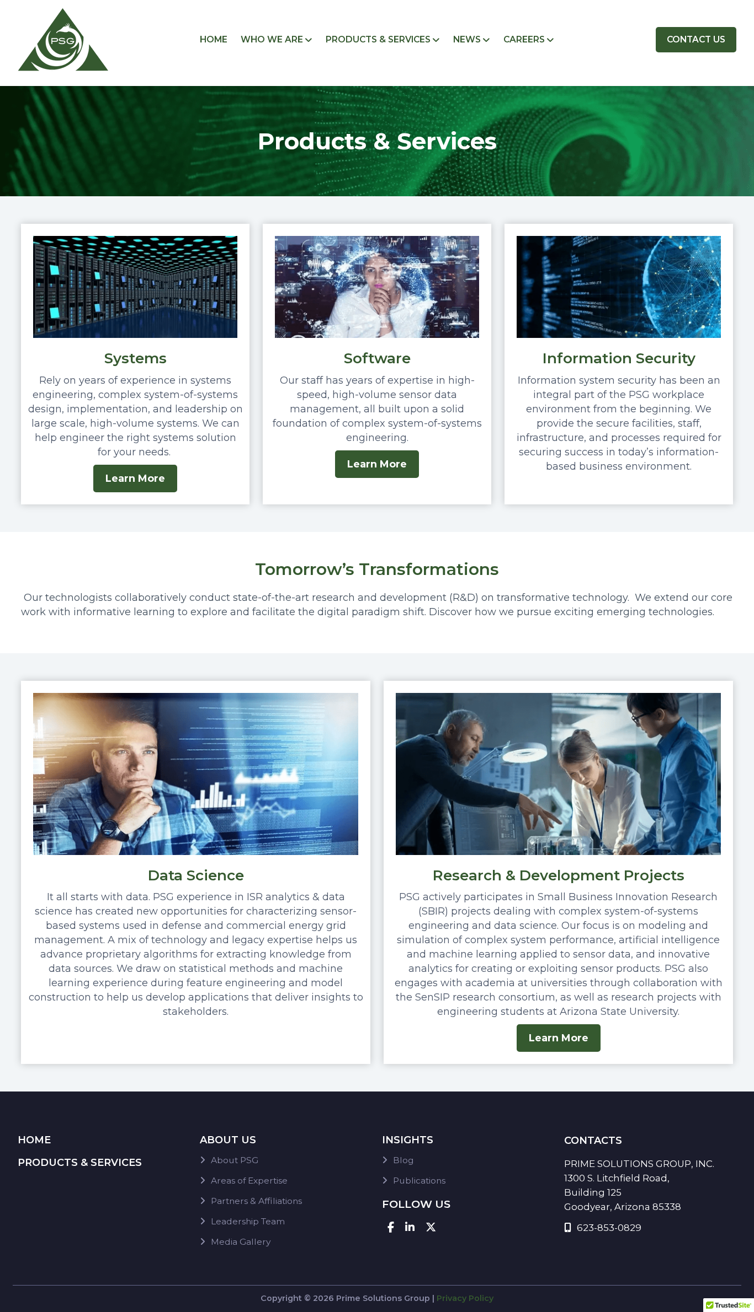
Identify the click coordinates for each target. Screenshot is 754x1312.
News (467, 39)
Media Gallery (240, 1241)
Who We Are (272, 39)
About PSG (234, 1160)
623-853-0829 (609, 1227)
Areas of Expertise (249, 1180)
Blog (403, 1160)
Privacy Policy (465, 1298)
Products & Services (378, 39)
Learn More (135, 478)
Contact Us (696, 39)
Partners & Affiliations (256, 1201)
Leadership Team (248, 1221)
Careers (524, 39)
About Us (228, 1140)
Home (213, 39)
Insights (407, 1140)
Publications (419, 1180)
